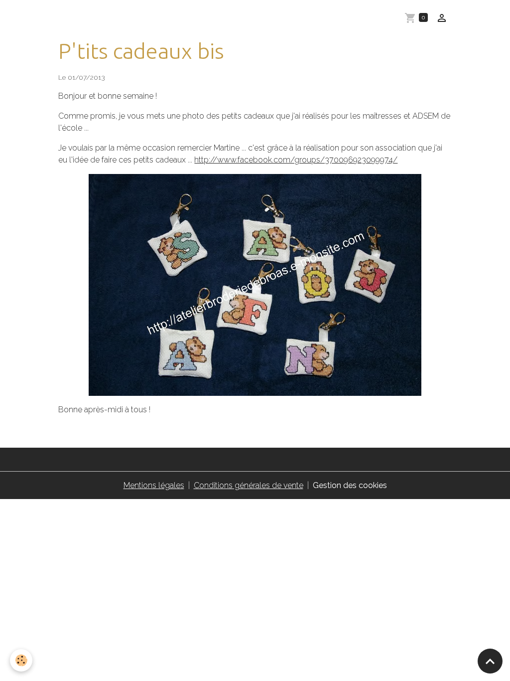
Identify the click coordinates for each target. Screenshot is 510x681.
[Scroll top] (490, 661)
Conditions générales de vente (248, 485)
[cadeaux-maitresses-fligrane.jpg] (254, 285)
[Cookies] (21, 660)
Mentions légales (154, 485)
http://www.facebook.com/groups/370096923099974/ (295, 160)
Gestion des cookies (350, 485)
